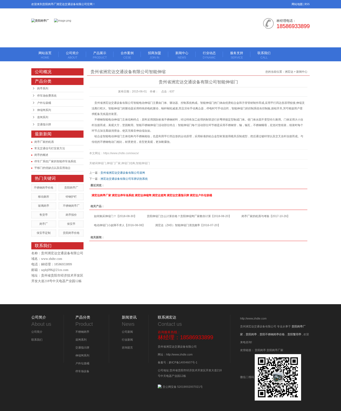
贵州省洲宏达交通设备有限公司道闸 (122, 172)
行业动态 (209, 55)
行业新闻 (127, 339)
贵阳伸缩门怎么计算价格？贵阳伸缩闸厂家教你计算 (179, 216)
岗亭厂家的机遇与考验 (255, 216)
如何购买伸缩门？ (105, 216)
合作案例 (127, 55)
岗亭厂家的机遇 (44, 142)
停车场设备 (82, 371)
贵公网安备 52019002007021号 (183, 386)
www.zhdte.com (51, 259)
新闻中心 (181, 55)
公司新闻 (127, 331)
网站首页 (45, 55)
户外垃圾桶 (44, 102)
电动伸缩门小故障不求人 (109, 225)
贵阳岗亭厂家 (275, 350)
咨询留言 (127, 347)
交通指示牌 (44, 124)
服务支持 (236, 55)
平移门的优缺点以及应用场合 (52, 168)
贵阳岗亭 (260, 350)
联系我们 (263, 55)
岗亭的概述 (41, 155)
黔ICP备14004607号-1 (183, 362)
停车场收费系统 (47, 95)
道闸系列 (42, 117)
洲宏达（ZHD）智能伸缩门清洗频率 (177, 225)
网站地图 (297, 4)
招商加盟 (154, 55)
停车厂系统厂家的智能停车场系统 (55, 161)
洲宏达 (289, 71)
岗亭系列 (42, 88)
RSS (307, 4)
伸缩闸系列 (44, 110)
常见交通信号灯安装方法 (49, 148)
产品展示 (100, 55)
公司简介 (72, 55)
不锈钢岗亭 (82, 331)
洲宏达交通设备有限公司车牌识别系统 (124, 178)
